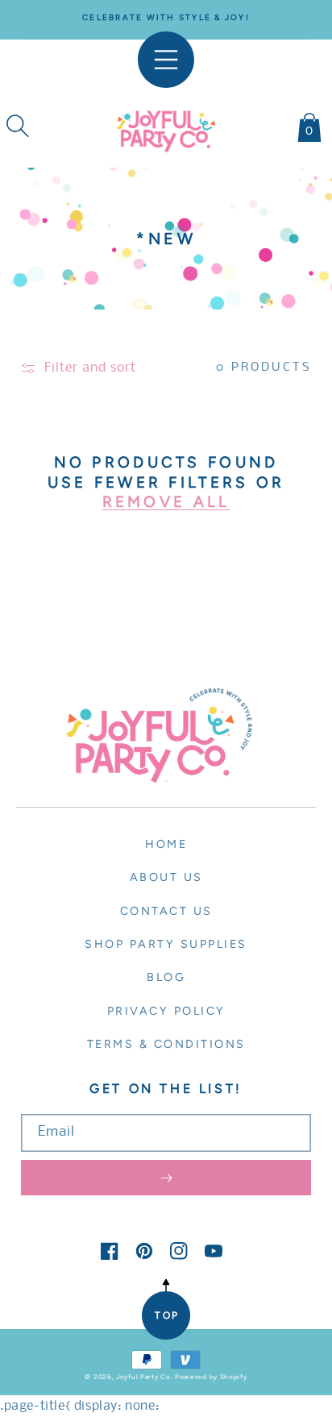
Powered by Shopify (211, 1377)
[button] (17, 125)
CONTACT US (166, 911)
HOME (166, 844)
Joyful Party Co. (144, 1377)
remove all (166, 501)
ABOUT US (166, 877)
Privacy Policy (166, 1011)
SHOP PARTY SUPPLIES (166, 944)
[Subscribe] (166, 1177)
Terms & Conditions (166, 1044)
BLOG (166, 977)
